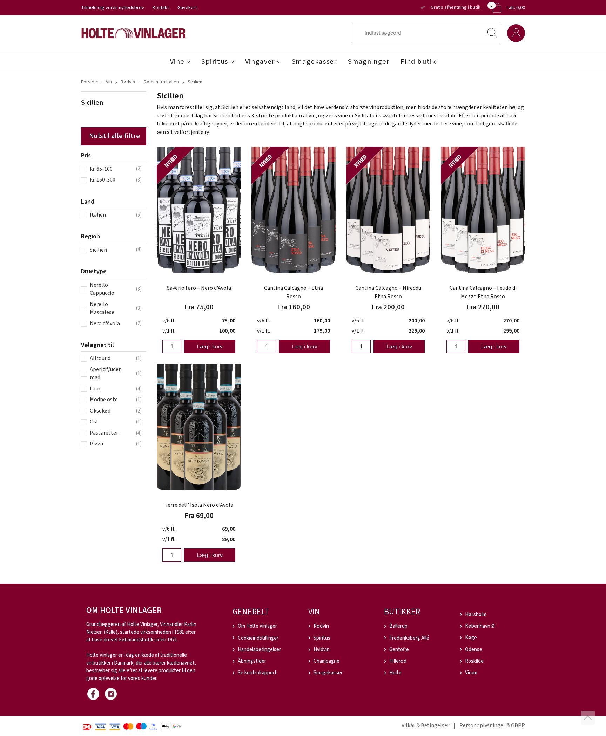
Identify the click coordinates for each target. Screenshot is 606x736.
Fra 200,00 (388, 307)
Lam (95, 389)
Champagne (326, 661)
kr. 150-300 (102, 180)
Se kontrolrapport (257, 672)
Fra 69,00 (199, 515)
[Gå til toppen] (588, 718)
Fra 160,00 (293, 307)
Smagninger (368, 62)
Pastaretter (104, 433)
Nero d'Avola (105, 323)
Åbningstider (252, 661)
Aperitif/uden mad (106, 374)
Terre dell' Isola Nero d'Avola (198, 505)
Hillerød (397, 661)
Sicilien (98, 250)
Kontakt (161, 7)
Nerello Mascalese (102, 308)
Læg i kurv (210, 346)
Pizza (96, 444)
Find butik (418, 62)
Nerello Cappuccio (102, 289)
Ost (94, 421)
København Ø (480, 626)
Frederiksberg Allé (409, 638)
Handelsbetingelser (259, 649)
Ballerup (398, 626)
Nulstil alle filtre (114, 136)
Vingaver (260, 62)
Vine (177, 62)
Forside (89, 82)
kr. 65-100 (101, 169)
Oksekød (100, 411)
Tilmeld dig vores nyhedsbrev (112, 7)
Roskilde (474, 661)
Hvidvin (322, 649)
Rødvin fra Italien (161, 82)
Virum (471, 672)
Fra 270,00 (482, 307)
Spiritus (214, 62)
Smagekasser (314, 62)
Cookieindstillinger (258, 638)
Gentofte (399, 649)
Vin (109, 82)
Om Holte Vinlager (257, 626)
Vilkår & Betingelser (425, 725)
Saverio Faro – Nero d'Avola (199, 288)
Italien (98, 215)
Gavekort (187, 7)
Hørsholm (475, 614)
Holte (395, 672)
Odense (473, 649)
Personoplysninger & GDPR (492, 725)
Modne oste (104, 399)
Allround (100, 358)
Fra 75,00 (199, 307)
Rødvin (128, 82)
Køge (471, 637)
